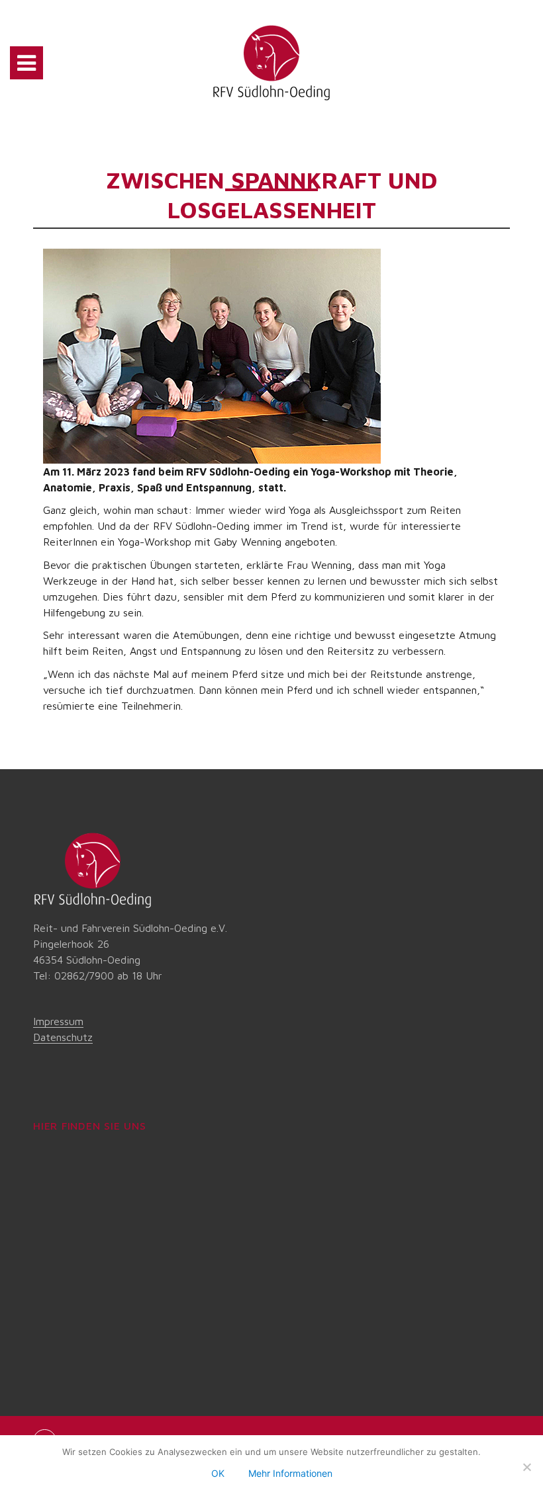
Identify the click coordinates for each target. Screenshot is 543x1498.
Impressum (58, 1021)
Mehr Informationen (290, 1473)
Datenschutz (63, 1037)
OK (217, 1473)
